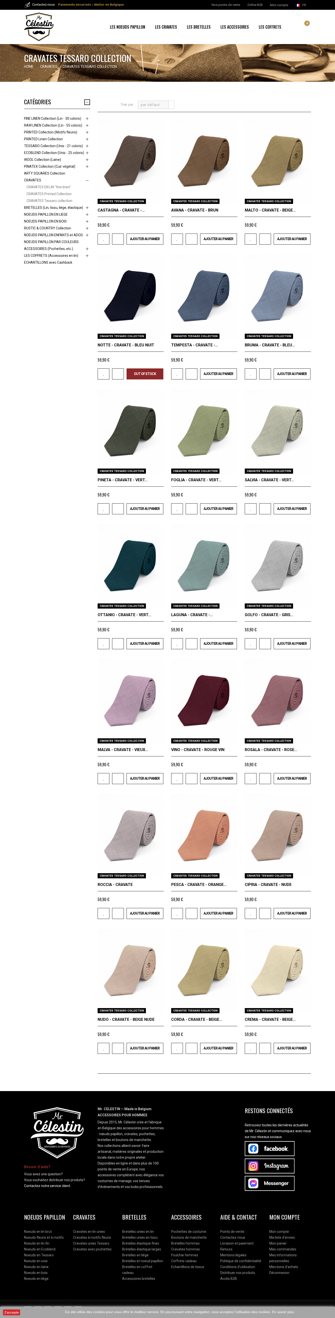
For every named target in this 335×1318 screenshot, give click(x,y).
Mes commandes (282, 1249)
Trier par (126, 104)
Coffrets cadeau (184, 1261)
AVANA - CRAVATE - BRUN (194, 210)
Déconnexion (279, 1273)
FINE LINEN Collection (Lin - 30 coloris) (52, 118)
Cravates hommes (185, 1249)
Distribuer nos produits (237, 1273)
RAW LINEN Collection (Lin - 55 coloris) (53, 125)
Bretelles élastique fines (140, 1243)
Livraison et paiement (237, 1243)
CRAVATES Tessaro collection (49, 201)
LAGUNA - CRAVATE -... (192, 614)
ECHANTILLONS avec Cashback (48, 262)
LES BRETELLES (199, 27)
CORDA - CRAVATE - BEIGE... (196, 1019)
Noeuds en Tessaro (39, 1255)
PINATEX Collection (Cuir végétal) (49, 166)
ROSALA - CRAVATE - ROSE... (271, 749)
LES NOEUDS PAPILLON (127, 27)
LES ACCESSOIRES (234, 27)
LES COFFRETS (270, 27)
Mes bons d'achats (283, 1267)
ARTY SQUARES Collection (44, 173)
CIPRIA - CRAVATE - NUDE (268, 884)
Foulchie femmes (184, 1255)
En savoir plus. (283, 1312)
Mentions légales (233, 1255)
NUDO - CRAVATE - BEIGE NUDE (126, 1019)
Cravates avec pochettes (92, 1249)
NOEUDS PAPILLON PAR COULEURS (51, 242)
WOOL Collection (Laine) (42, 160)
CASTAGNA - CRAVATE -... (121, 210)
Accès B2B (228, 1279)
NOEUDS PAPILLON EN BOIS (45, 221)
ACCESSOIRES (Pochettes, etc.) (48, 249)
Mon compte (279, 1232)
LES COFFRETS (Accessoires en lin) (51, 256)
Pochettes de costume (188, 1232)
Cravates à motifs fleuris (92, 1237)
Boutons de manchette (189, 1237)
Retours (226, 1249)
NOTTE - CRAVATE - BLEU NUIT (126, 345)
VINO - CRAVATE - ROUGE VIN (197, 749)
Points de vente (232, 1232)
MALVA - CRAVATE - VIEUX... (123, 749)
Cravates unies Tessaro (91, 1243)
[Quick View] (158, 198)
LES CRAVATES (166, 27)
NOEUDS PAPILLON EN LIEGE (46, 214)
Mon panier (278, 1243)
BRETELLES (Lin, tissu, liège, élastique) (53, 208)
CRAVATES (32, 180)
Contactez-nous (232, 1237)
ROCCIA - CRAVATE (115, 884)
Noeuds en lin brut (38, 1232)
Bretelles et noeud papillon (142, 1261)
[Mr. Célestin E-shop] (45, 27)
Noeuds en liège (36, 1279)
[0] (303, 27)
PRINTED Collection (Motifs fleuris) (50, 132)
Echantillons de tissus (187, 1267)
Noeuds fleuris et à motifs (44, 1237)
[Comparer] (118, 239)
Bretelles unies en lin (138, 1232)
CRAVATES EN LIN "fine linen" (48, 187)
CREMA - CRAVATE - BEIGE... (270, 1019)
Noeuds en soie (36, 1261)
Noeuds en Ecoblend (39, 1249)
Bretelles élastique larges (141, 1249)
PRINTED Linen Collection (43, 139)
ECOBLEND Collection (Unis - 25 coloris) (54, 153)
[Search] (298, 27)
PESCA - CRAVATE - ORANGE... (199, 884)
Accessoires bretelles (138, 1279)
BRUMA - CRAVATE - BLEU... (270, 345)
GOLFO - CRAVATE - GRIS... (269, 614)
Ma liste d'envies (282, 1237)
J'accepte (11, 1312)
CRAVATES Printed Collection (49, 194)
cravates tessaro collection (122, 201)
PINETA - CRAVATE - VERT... (123, 480)
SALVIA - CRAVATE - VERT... (269, 480)
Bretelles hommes (185, 1243)
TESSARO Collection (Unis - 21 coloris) (53, 146)
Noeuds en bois (36, 1273)
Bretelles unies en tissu (140, 1237)
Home (29, 67)
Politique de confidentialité (240, 1261)
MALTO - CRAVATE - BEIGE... (270, 210)
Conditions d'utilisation (237, 1267)
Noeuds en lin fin (36, 1243)
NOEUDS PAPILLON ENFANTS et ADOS (53, 235)
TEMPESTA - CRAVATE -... (194, 345)
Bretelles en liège (135, 1255)
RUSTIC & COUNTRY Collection (47, 228)
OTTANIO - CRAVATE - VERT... (124, 614)
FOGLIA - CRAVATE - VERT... (196, 480)
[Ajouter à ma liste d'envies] (103, 239)
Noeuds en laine (36, 1267)
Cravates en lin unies (89, 1232)
